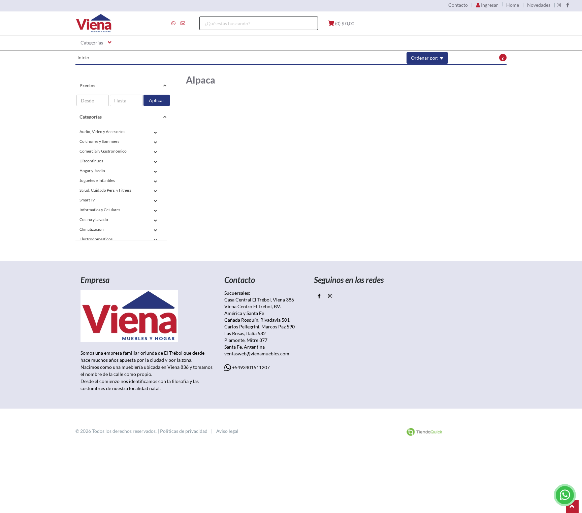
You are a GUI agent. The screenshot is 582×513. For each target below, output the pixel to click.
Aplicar (156, 100)
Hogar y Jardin (92, 170)
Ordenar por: (425, 58)
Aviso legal (227, 431)
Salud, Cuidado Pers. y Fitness (105, 190)
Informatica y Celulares (99, 209)
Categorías (91, 42)
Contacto (458, 5)
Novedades (538, 5)
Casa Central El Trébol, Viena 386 (259, 299)
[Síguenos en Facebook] (567, 5)
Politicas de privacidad (183, 431)
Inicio (83, 57)
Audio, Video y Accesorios (102, 131)
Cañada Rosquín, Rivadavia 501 (257, 320)
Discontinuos (91, 160)
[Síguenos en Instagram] (559, 5)
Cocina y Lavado (93, 219)
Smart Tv (87, 199)
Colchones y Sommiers (99, 141)
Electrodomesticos (95, 239)
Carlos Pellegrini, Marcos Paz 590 (260, 326)
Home (512, 5)
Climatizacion (91, 229)
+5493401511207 (250, 367)
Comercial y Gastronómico (103, 151)
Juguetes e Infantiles (97, 180)
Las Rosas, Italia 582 (245, 333)
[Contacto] (178, 23)
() (344, 23)
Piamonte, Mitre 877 (245, 340)
